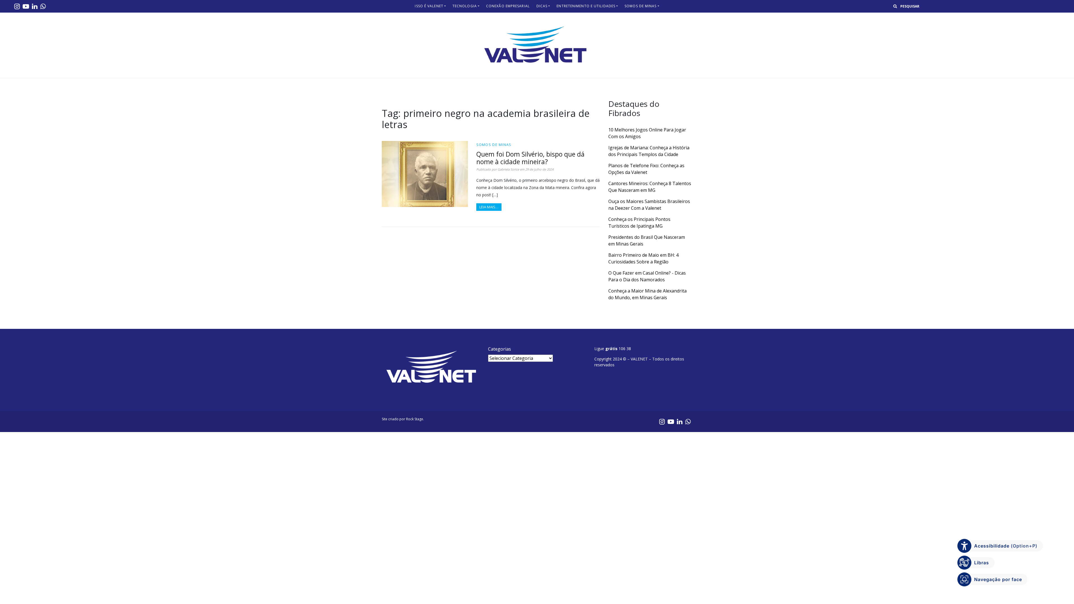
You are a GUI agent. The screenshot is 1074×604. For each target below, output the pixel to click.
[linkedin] (34, 6)
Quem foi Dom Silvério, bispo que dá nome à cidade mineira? (530, 158)
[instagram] (17, 6)
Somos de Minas (640, 6)
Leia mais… (488, 206)
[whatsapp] (43, 6)
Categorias (499, 349)
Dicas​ (542, 6)
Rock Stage (414, 419)
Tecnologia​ (465, 6)
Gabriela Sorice (508, 169)
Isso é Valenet (429, 6)
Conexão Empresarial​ (508, 6)
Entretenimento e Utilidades (586, 6)
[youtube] (25, 6)
